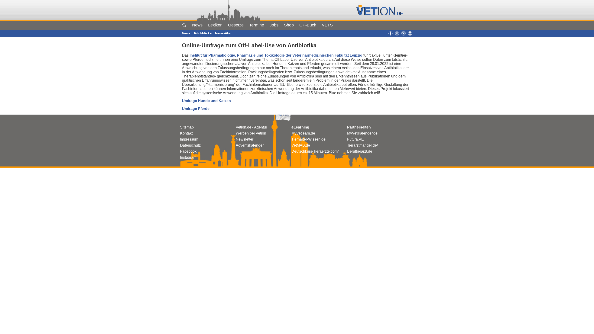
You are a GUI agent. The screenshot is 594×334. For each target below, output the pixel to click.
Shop (289, 25)
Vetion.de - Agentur (251, 127)
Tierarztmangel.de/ (362, 145)
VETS (327, 25)
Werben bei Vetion (251, 133)
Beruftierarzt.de (359, 151)
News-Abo (223, 33)
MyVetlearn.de (303, 133)
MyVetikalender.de (362, 133)
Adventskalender (250, 145)
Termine (256, 25)
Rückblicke (203, 33)
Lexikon (215, 25)
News (197, 25)
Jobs (274, 25)
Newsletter (244, 139)
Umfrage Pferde (196, 109)
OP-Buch (307, 25)
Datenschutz (190, 145)
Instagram (188, 157)
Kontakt (186, 133)
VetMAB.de (300, 145)
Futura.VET (356, 139)
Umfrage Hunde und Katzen (206, 101)
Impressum (189, 139)
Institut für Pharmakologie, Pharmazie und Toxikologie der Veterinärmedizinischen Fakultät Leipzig (276, 55)
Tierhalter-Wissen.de (308, 139)
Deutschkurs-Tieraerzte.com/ (315, 151)
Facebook (188, 151)
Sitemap (187, 127)
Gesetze (236, 25)
